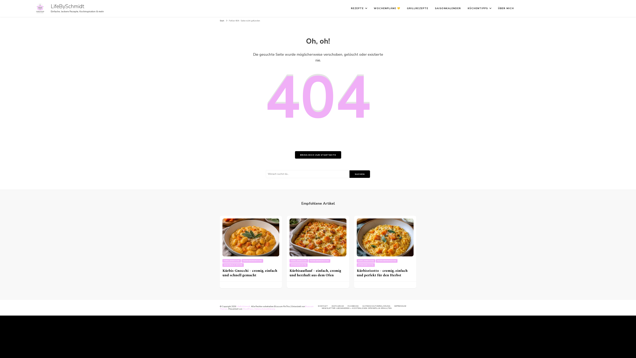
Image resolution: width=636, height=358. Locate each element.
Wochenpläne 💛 (387, 8)
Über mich (506, 8)
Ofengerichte (298, 265)
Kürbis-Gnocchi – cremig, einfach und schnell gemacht (249, 273)
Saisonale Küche (233, 265)
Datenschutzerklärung (264, 308)
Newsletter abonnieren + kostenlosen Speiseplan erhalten (357, 308)
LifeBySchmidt (67, 6)
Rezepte (357, 8)
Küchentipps (478, 8)
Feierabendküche (252, 261)
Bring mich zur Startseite (318, 154)
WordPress (248, 308)
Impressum (400, 306)
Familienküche (232, 261)
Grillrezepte (417, 8)
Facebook (353, 306)
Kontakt (323, 306)
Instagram (338, 306)
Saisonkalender (448, 8)
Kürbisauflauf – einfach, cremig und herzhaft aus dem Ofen (315, 273)
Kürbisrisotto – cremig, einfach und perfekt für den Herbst (382, 273)
